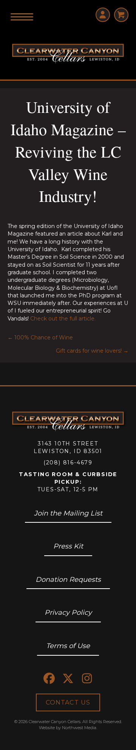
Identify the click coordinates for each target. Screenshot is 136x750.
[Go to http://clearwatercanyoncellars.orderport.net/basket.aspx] (121, 15)
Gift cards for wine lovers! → (92, 350)
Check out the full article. (63, 318)
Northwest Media (79, 727)
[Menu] (22, 17)
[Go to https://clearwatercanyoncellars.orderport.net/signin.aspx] (103, 15)
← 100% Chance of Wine (40, 337)
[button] (49, 678)
